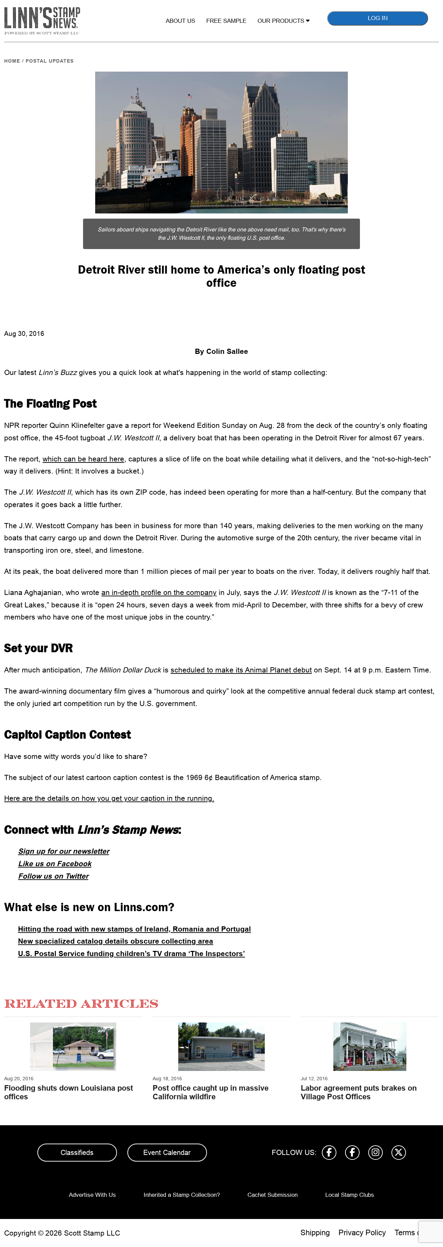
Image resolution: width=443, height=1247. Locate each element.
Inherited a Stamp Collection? (182, 1195)
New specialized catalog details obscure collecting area (115, 941)
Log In (378, 18)
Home (12, 61)
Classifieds (77, 1152)
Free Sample (226, 21)
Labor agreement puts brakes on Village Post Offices (359, 1092)
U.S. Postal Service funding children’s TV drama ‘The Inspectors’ (131, 953)
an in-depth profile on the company (159, 592)
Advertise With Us (92, 1195)
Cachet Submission (272, 1195)
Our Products (281, 21)
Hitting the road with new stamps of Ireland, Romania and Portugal (134, 929)
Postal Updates (50, 61)
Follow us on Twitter (53, 876)
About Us (180, 21)
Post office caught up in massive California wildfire (211, 1092)
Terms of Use (417, 1232)
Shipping (315, 1232)
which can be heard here (83, 459)
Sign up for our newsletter (63, 851)
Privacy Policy (362, 1232)
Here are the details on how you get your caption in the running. (109, 798)
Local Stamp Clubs (349, 1195)
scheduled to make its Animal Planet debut (241, 670)
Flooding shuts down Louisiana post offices (68, 1092)
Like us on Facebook (54, 864)
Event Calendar (167, 1152)
